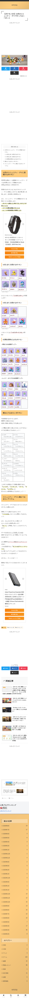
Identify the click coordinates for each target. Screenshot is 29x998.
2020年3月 (15, 930)
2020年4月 (15, 926)
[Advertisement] (14, 38)
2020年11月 (15, 898)
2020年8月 (15, 910)
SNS (15, 945)
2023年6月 (15, 862)
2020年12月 (15, 894)
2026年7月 (15, 829)
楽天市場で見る (14, 252)
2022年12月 (15, 878)
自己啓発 (15, 973)
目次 (12, 146)
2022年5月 (15, 882)
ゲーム (4, 627)
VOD (15, 949)
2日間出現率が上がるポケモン (14, 159)
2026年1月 (15, 849)
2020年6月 (15, 918)
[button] (14, 73)
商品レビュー (15, 965)
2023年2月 (15, 870)
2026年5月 (15, 837)
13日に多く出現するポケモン (13, 156)
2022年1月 (15, 886)
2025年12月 (15, 853)
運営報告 (15, 981)
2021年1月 (15, 890)
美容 (15, 969)
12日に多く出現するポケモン (13, 154)
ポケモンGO (11, 627)
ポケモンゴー (19, 627)
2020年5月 (15, 922)
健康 (15, 961)
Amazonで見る (14, 248)
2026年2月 (15, 845)
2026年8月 (15, 825)
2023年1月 (15, 874)
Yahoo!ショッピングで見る (14, 256)
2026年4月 (15, 841)
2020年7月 (15, 914)
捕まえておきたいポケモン (11, 161)
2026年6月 (15, 833)
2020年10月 (15, 902)
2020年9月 (15, 906)
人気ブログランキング (5, 811)
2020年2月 (15, 934)
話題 (15, 977)
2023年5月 (15, 865)
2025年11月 (15, 858)
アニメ (15, 953)
